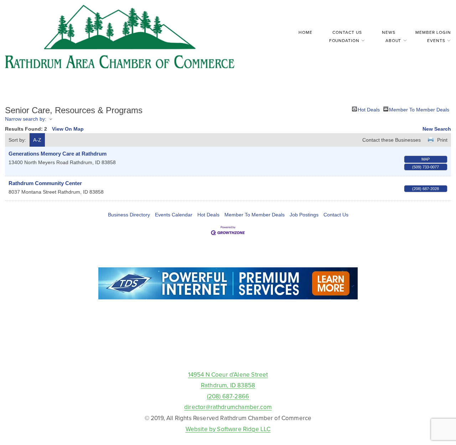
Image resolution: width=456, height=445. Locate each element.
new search (437, 129)
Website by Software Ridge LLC (228, 429)
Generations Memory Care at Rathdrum (58, 154)
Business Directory (129, 215)
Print (442, 140)
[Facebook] (228, 353)
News (388, 32)
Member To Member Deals (419, 109)
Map (425, 159)
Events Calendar (173, 215)
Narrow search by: (25, 119)
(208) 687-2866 (228, 396)
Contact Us (347, 32)
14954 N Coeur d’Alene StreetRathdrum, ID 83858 (228, 380)
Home (305, 32)
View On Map (68, 129)
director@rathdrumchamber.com (228, 407)
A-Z (37, 140)
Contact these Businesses (391, 140)
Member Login (433, 32)
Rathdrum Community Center (45, 183)
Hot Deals (369, 109)
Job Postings (304, 215)
